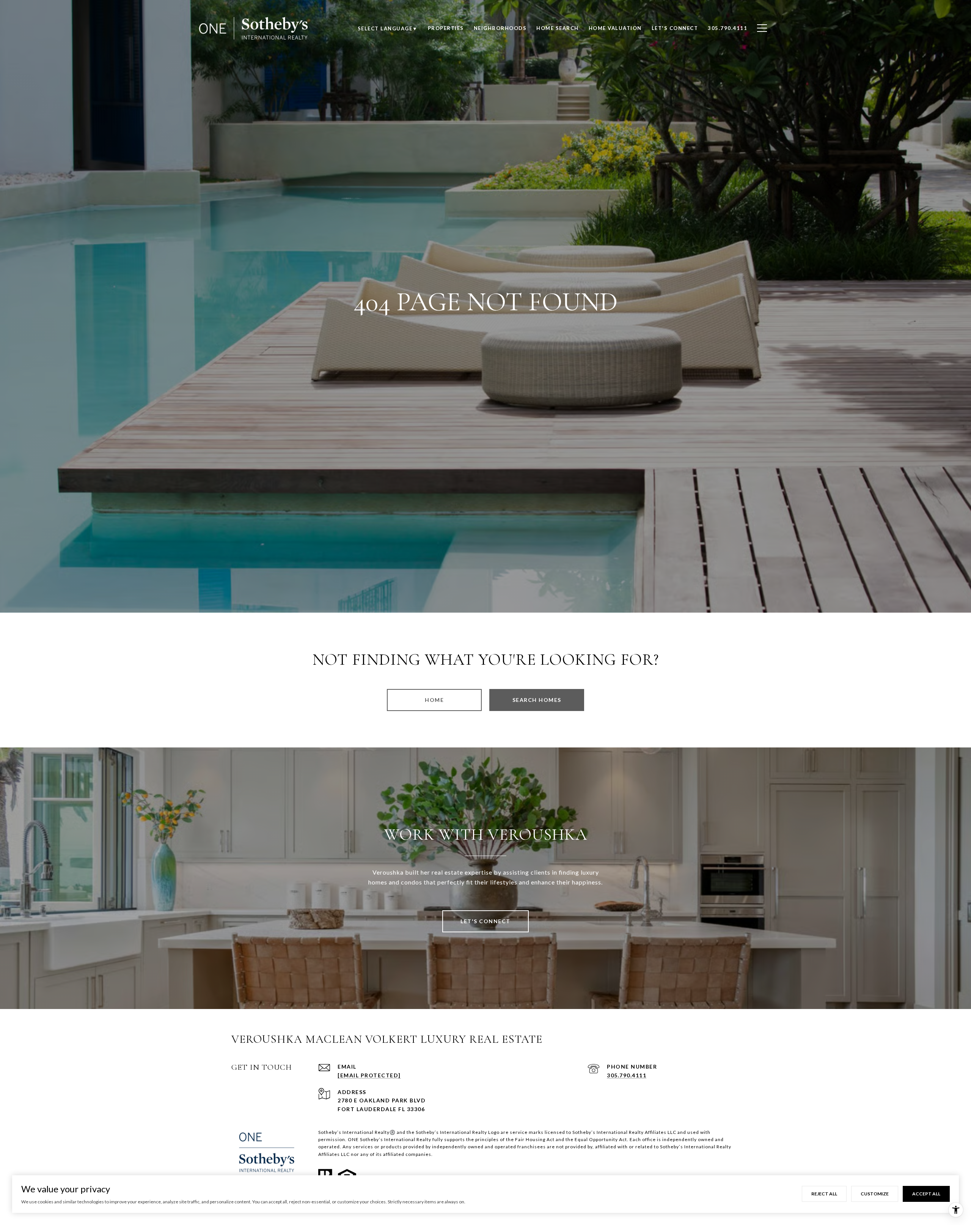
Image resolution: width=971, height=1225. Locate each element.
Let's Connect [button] (485, 921)
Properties (446, 28)
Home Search (557, 28)
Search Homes (536, 700)
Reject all (824, 1194)
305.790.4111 (626, 1075)
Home (434, 700)
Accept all (926, 1194)
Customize (875, 1194)
